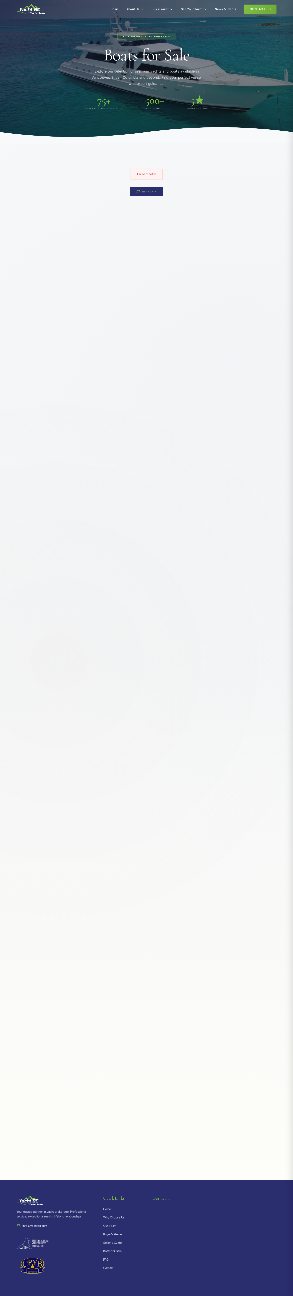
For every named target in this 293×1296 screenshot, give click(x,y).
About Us (133, 9)
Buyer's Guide (112, 1234)
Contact (108, 1268)
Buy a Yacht (160, 9)
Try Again (149, 191)
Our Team (109, 1225)
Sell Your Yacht (192, 9)
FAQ (106, 1259)
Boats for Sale (112, 1251)
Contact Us (260, 9)
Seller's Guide (112, 1242)
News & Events (225, 9)
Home (115, 9)
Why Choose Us (114, 1217)
